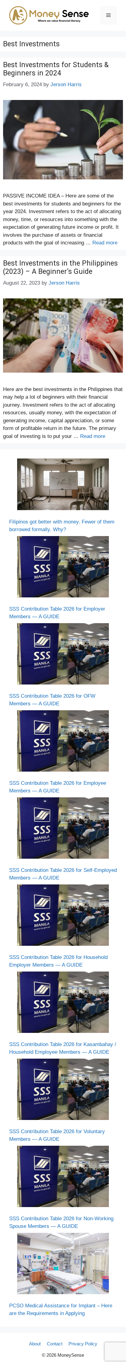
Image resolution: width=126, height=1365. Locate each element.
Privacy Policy (83, 1343)
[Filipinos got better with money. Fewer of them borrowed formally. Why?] (63, 485)
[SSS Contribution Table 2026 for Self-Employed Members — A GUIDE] (63, 829)
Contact (54, 1343)
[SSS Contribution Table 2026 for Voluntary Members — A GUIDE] (63, 1090)
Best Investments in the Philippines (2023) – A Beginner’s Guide (60, 267)
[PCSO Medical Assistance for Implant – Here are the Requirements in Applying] (63, 1265)
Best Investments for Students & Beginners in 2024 (56, 69)
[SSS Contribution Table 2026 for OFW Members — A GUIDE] (63, 655)
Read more (104, 243)
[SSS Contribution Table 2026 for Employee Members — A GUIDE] (63, 742)
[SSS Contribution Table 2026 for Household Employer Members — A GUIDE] (63, 916)
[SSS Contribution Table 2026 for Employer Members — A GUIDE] (63, 568)
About (35, 1343)
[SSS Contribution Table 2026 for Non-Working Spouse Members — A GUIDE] (63, 1178)
